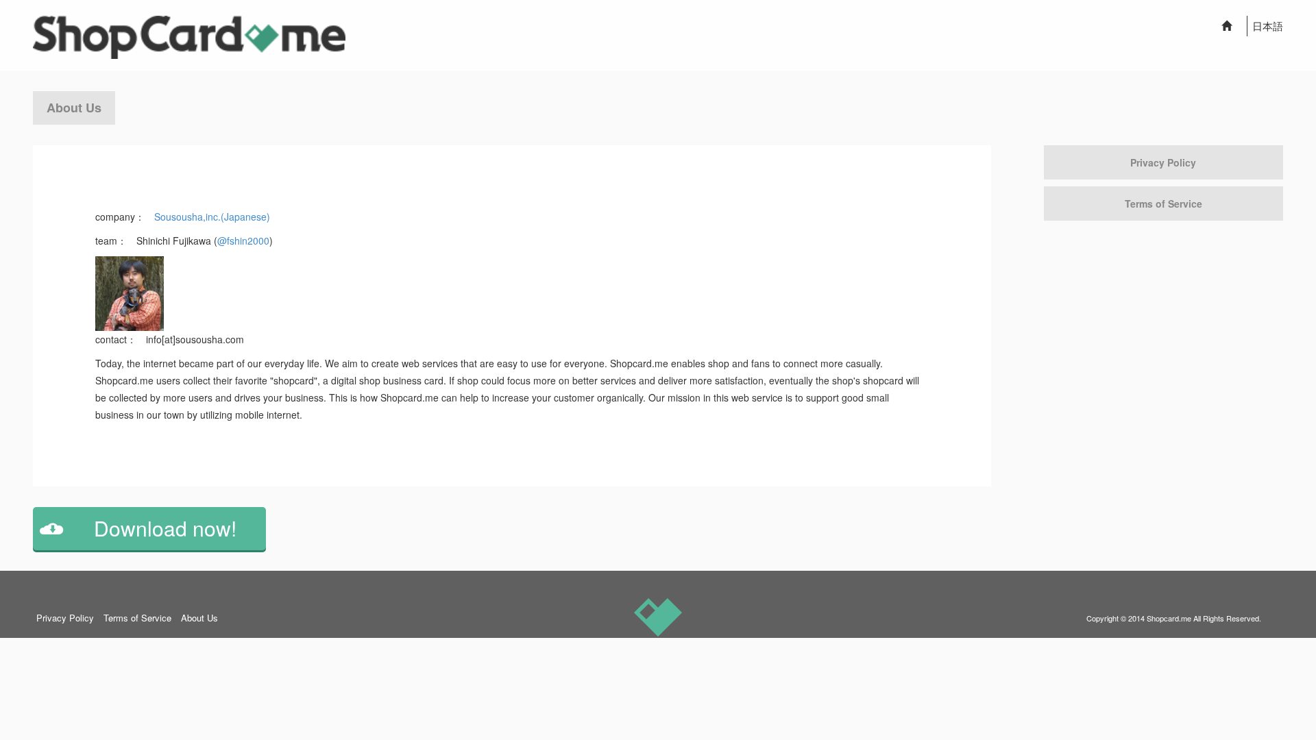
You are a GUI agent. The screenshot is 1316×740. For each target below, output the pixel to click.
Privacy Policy (1163, 162)
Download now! (165, 528)
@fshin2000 (243, 240)
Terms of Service (1163, 203)
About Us (199, 617)
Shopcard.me (1169, 618)
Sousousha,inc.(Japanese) (212, 216)
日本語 (1267, 25)
